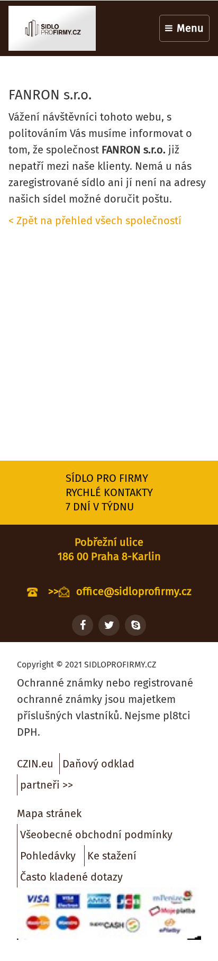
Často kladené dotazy (71, 877)
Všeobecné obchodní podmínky (96, 834)
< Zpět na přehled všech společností (94, 220)
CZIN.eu (35, 763)
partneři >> (46, 785)
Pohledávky (48, 855)
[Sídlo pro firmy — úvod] (52, 28)
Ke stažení (112, 855)
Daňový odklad (98, 763)
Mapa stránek (49, 813)
